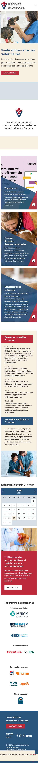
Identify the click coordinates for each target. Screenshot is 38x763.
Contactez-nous (15, 726)
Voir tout (11, 340)
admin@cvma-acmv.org (17, 720)
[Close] (36, 752)
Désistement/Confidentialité (15, 749)
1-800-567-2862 (13, 717)
